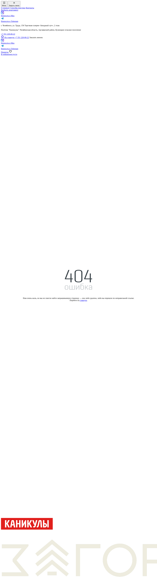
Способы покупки (17, 8)
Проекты (5, 52)
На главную (9, 37)
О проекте (5, 8)
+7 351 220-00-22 (8, 34)
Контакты (30, 8)
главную (83, 300)
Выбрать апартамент (9, 10)
